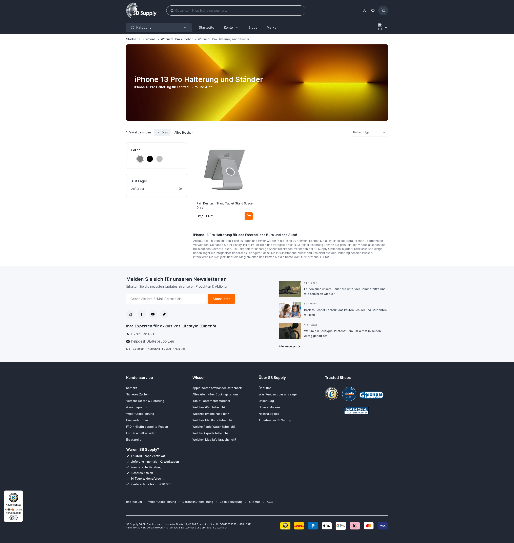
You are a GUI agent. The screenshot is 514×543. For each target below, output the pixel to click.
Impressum (134, 501)
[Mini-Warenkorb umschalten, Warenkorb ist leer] (383, 10)
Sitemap (255, 501)
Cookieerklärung (231, 501)
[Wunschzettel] (373, 11)
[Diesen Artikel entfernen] (158, 132)
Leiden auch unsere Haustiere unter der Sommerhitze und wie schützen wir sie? (345, 291)
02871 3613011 (144, 334)
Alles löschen (183, 132)
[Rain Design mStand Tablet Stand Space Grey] (225, 170)
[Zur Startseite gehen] (141, 10)
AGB (270, 501)
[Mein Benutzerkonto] (364, 10)
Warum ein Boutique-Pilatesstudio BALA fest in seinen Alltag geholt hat (342, 333)
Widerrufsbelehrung (162, 501)
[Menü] (20, 493)
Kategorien (144, 27)
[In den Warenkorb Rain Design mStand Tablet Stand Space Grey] (249, 216)
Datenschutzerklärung (197, 501)
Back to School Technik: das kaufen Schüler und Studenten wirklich (345, 312)
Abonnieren (221, 299)
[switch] (13, 517)
